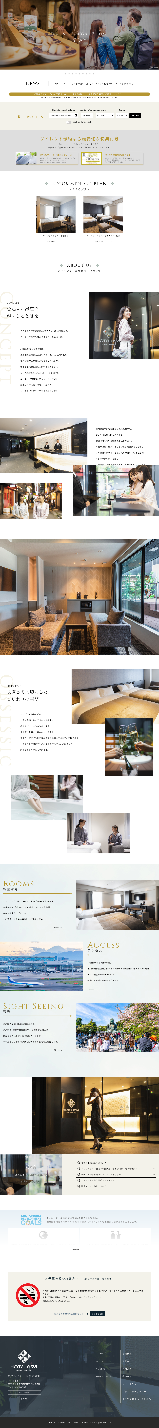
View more (58, 928)
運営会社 (127, 1361)
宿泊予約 (24, 1399)
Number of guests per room (87, 110)
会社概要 (127, 1353)
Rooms (122, 110)
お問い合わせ (24, 1392)
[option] (79, 35)
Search (135, 115)
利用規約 (127, 1369)
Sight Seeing (105, 1376)
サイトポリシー (130, 1384)
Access (100, 1369)
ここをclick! (97, 1313)
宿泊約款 (127, 1376)
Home (100, 1353)
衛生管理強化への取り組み (136, 1399)
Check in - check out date (63, 110)
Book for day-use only (82, 121)
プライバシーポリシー (134, 1391)
